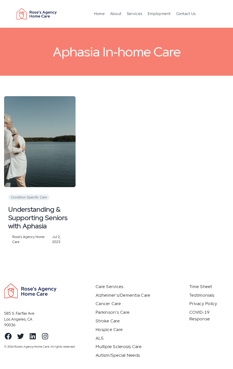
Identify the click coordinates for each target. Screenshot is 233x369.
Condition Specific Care (29, 197)
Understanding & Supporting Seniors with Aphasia (38, 218)
